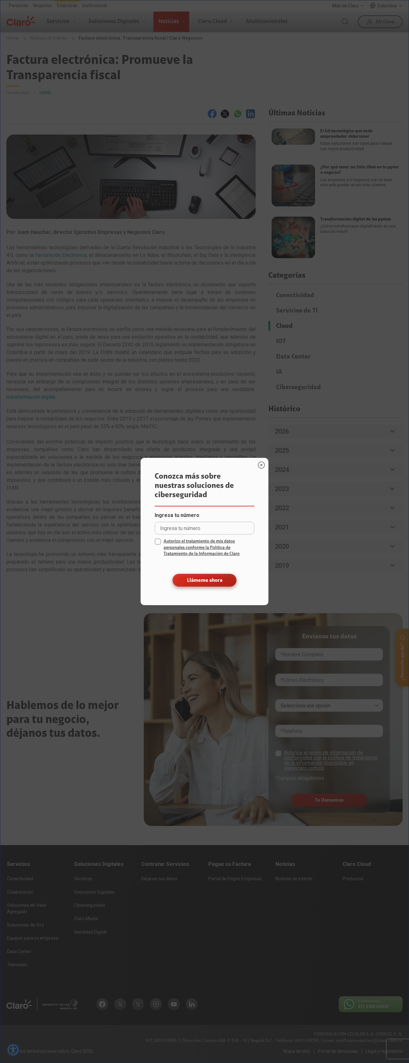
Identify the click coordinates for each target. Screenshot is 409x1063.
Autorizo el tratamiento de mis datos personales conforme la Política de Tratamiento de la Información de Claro (202, 547)
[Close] (261, 465)
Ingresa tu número (177, 515)
